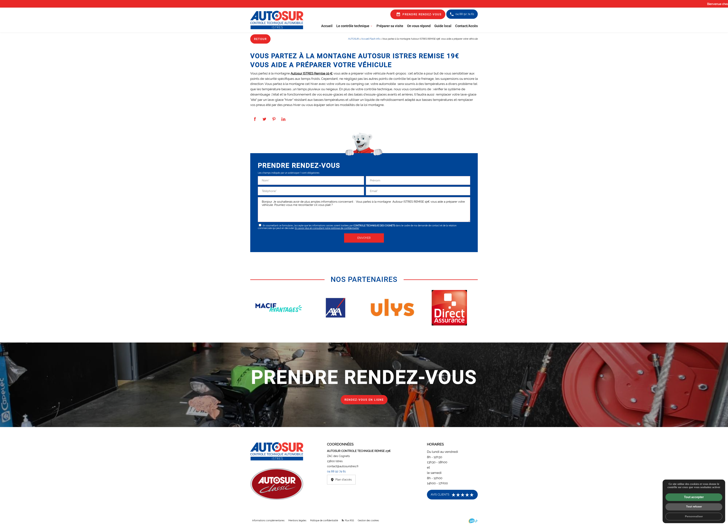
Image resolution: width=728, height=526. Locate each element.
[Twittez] (264, 119)
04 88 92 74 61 (464, 14)
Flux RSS (349, 520)
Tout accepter (694, 497)
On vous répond (419, 26)
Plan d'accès (343, 479)
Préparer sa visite (390, 26)
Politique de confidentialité (324, 520)
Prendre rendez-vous (419, 14)
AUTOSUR (353, 39)
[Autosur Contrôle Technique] (276, 20)
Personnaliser (694, 516)
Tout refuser (694, 506)
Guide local (442, 26)
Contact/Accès (466, 26)
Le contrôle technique (352, 26)
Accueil (327, 26)
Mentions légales (297, 520)
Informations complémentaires (268, 520)
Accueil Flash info (370, 39)
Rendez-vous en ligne (364, 399)
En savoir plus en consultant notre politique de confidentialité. (327, 228)
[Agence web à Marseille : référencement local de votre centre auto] (473, 520)
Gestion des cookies (368, 520)
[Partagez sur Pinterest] (274, 119)
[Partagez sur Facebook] (255, 119)
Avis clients (452, 494)
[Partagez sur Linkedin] (283, 119)
